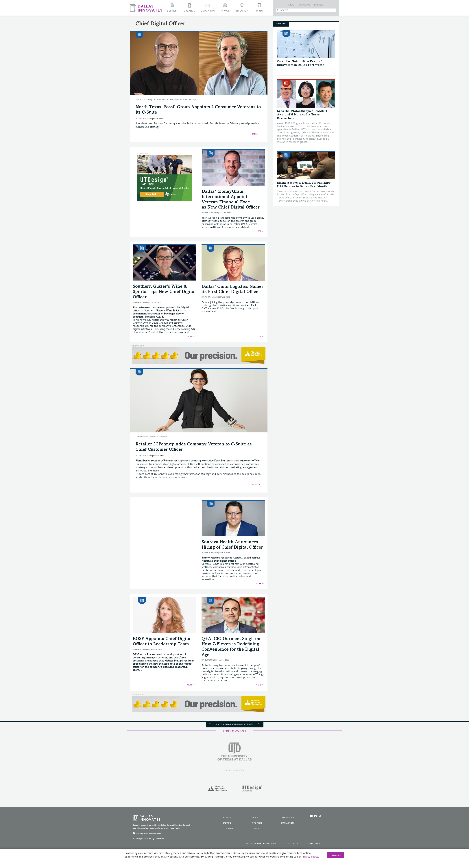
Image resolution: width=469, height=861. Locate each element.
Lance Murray (145, 118)
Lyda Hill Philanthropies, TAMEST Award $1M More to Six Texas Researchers (302, 115)
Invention (242, 11)
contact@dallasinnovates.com (148, 834)
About (292, 5)
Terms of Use (291, 843)
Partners (318, 5)
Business (172, 11)
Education (208, 11)
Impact (225, 11)
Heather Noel (210, 660)
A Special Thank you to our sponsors (234, 724)
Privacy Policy (315, 843)
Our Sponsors (288, 817)
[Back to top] (455, 837)
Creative (189, 11)
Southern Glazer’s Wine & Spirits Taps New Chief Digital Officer (164, 292)
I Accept (336, 855)
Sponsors (304, 5)
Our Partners (287, 823)
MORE (255, 134)
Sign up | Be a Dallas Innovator (260, 843)
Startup (259, 11)
